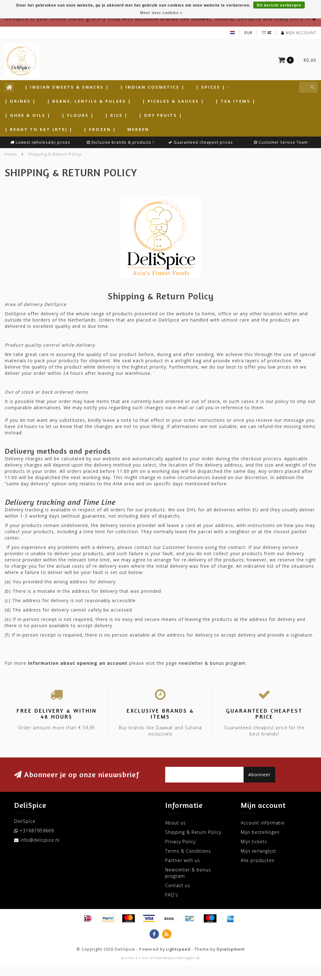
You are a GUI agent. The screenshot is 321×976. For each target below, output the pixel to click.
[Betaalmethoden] (88, 918)
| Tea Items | (235, 101)
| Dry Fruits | (160, 115)
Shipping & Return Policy (193, 832)
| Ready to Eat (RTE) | (39, 129)
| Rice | (116, 115)
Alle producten (258, 860)
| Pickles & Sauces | (173, 101)
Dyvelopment (231, 949)
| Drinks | (20, 101)
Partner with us (182, 860)
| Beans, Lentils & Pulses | (89, 101)
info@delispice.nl (40, 840)
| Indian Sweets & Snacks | (67, 87)
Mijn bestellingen (260, 832)
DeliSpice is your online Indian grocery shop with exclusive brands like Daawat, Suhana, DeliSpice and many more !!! (157, 19)
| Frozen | (100, 129)
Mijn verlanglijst (258, 851)
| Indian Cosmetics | (152, 87)
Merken (138, 129)
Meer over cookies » (161, 13)
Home (11, 154)
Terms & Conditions (188, 851)
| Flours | (78, 115)
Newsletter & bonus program (188, 873)
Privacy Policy (180, 841)
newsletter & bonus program (212, 663)
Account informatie (263, 823)
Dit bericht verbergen (279, 5)
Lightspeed (178, 949)
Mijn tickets (254, 841)
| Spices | (211, 87)
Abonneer (259, 774)
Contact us (177, 885)
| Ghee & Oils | (28, 115)
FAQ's (171, 895)
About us (175, 823)
